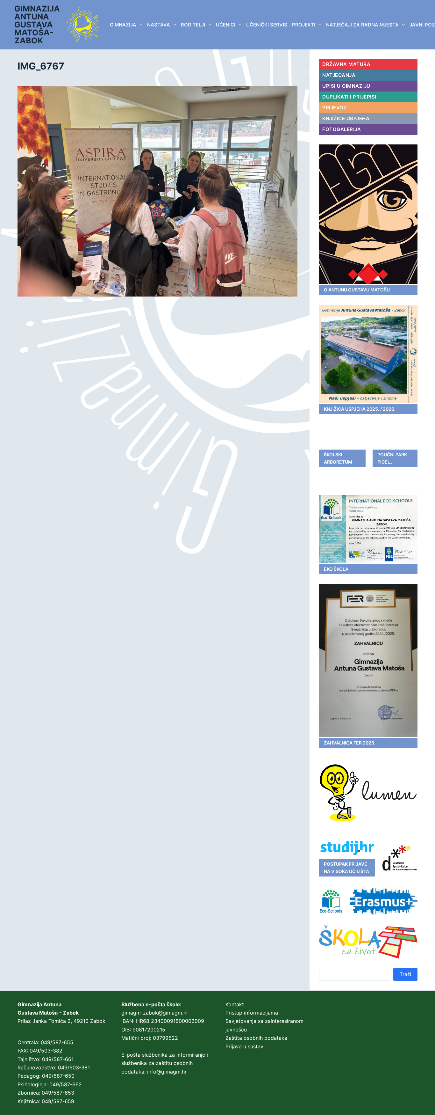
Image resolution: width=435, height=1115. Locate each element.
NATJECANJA (338, 75)
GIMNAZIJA (123, 25)
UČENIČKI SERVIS (266, 25)
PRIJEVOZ (334, 108)
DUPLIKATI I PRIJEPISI (349, 97)
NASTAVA (158, 25)
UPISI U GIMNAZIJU (346, 86)
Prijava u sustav (244, 1046)
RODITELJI (193, 25)
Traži (405, 974)
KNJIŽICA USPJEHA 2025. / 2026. (360, 409)
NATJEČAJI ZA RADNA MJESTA (362, 25)
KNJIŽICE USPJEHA (345, 118)
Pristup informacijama (251, 1012)
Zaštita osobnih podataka (256, 1038)
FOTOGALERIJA (341, 129)
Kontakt (234, 1004)
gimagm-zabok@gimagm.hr (154, 1012)
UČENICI (225, 25)
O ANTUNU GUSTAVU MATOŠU (357, 289)
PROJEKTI (303, 25)
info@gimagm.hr (167, 1071)
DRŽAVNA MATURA (346, 64)
